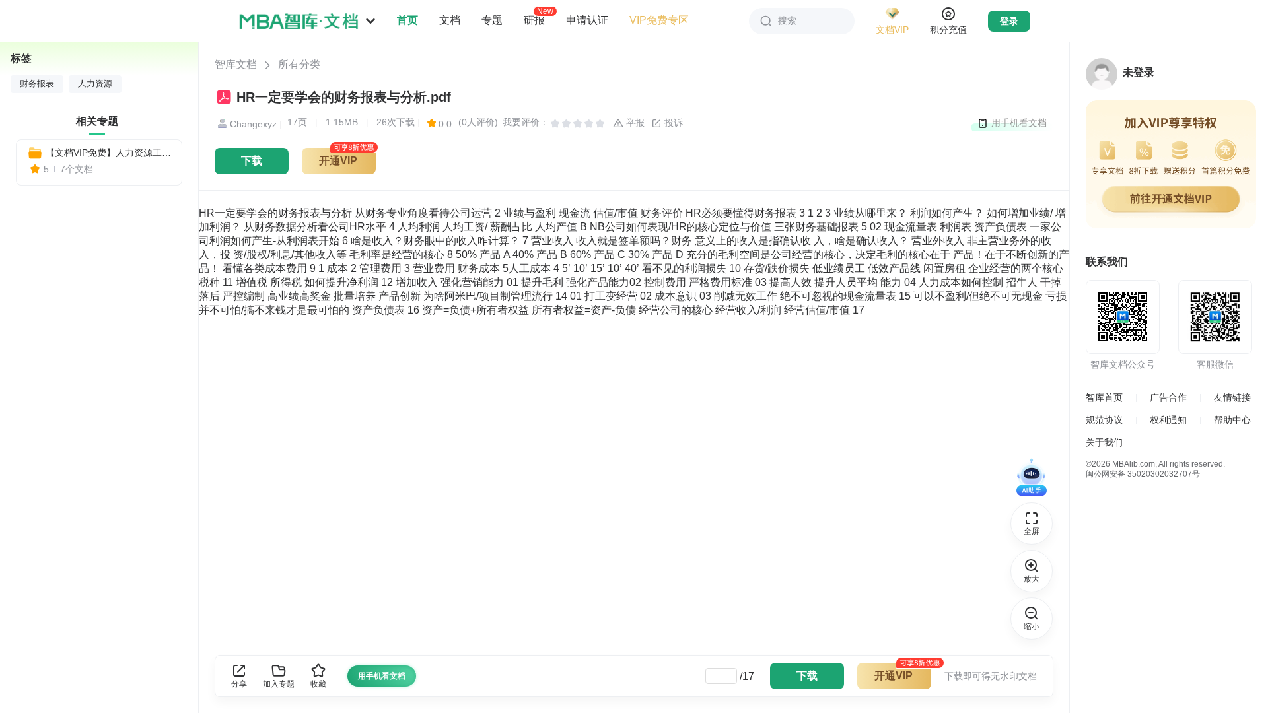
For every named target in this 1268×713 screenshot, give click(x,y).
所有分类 (299, 64)
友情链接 (1232, 397)
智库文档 (236, 64)
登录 (1009, 21)
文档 (449, 20)
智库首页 (1104, 397)
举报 (634, 123)
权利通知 (1168, 420)
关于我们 (1104, 442)
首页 (407, 20)
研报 (534, 20)
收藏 (318, 684)
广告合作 (1168, 397)
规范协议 (1104, 420)
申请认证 (587, 20)
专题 (492, 20)
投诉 (672, 123)
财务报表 (37, 83)
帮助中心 (1232, 420)
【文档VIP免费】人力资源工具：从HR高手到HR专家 (108, 152)
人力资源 (95, 83)
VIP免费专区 (659, 20)
